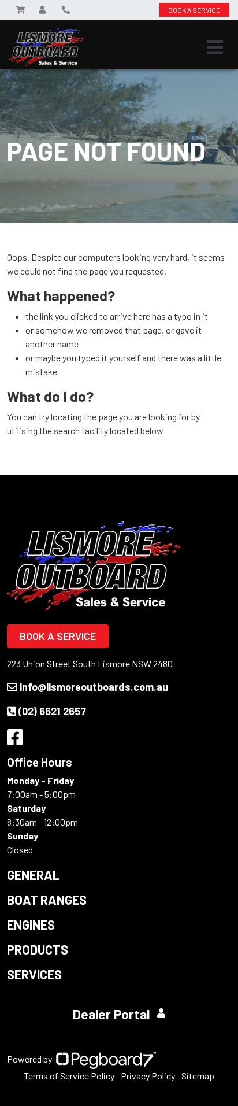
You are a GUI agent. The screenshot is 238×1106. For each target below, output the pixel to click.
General (33, 874)
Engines (31, 924)
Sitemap (197, 1075)
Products (37, 949)
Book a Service (58, 636)
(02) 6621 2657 (52, 711)
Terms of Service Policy (69, 1075)
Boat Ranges (47, 899)
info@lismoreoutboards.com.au (94, 686)
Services (34, 974)
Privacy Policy (148, 1075)
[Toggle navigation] (214, 47)
